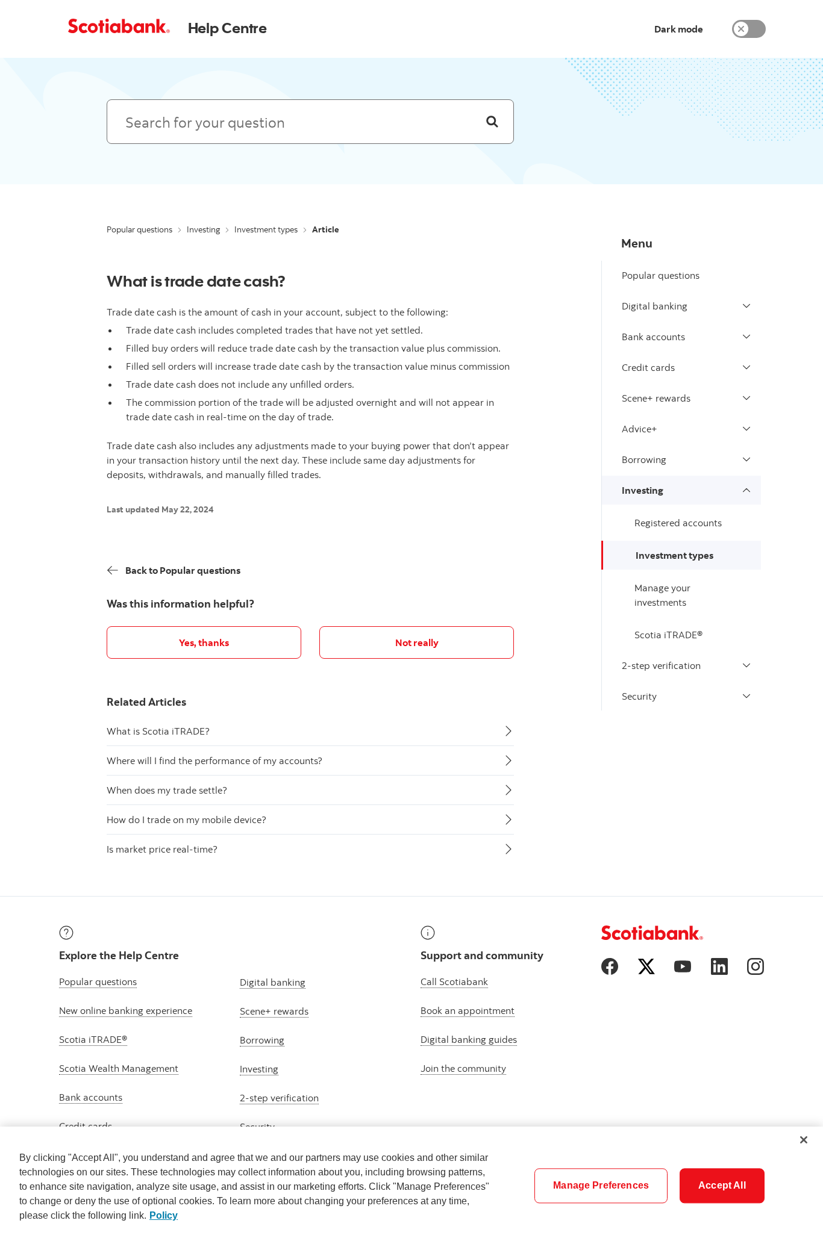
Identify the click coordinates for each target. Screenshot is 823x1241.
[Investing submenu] (746, 490)
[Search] (492, 121)
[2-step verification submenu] (746, 665)
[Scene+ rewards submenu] (746, 398)
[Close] (803, 1140)
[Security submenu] (746, 696)
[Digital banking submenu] (746, 305)
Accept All (722, 1185)
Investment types (266, 229)
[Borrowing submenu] (746, 459)
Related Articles (146, 702)
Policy (163, 1215)
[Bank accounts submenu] (746, 336)
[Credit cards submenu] (746, 367)
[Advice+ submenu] (746, 428)
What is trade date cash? (196, 280)
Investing (203, 229)
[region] (411, 1184)
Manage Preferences (601, 1185)
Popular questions (139, 229)
